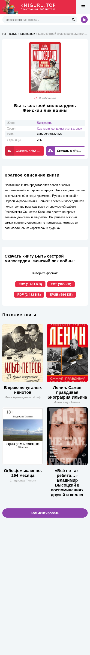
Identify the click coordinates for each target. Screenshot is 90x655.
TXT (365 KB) (61, 284)
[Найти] (73, 19)
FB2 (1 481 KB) (30, 284)
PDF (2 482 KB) (29, 294)
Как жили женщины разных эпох (59, 128)
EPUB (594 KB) (61, 294)
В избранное (47, 98)
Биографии (44, 123)
